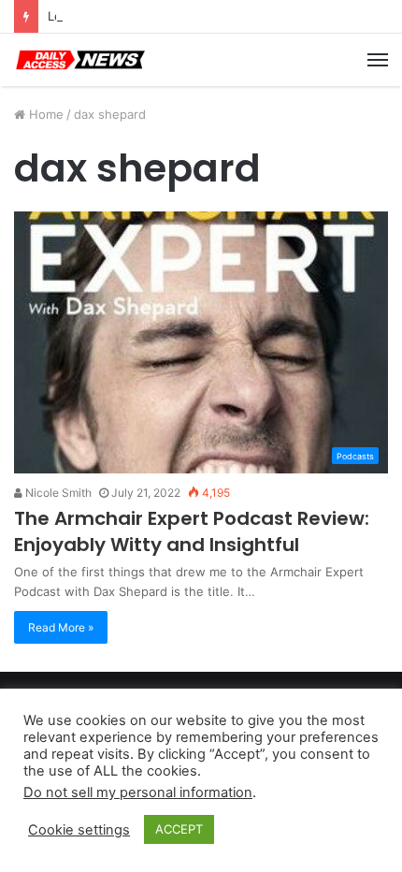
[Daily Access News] (79, 60)
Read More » (60, 627)
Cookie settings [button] (79, 829)
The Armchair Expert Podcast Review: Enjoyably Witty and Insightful (191, 531)
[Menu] (377, 60)
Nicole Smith (57, 493)
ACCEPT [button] (179, 828)
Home (44, 114)
